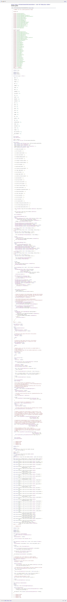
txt (63, 600)
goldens (48, 4)
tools (37, 4)
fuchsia (12, 4)
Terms (10, 600)
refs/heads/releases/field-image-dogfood (26, 4)
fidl (39, 4)
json (65, 600)
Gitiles (5, 600)
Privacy (8, 600)
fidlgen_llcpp (43, 4)
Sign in (65, 1)
